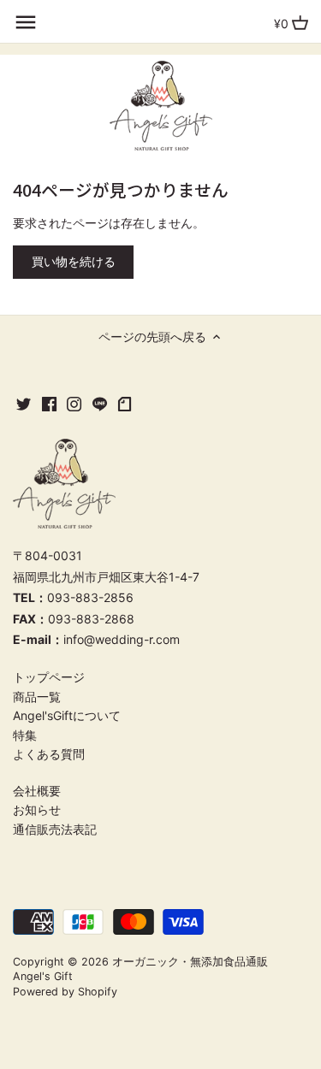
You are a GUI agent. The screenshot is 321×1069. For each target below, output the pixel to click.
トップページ (49, 677)
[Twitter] (23, 403)
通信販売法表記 (55, 829)
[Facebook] (49, 403)
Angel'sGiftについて (67, 715)
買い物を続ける (74, 261)
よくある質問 (49, 754)
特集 (25, 735)
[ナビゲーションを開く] (26, 22)
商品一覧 (37, 696)
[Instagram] (74, 403)
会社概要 (37, 790)
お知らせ (37, 809)
